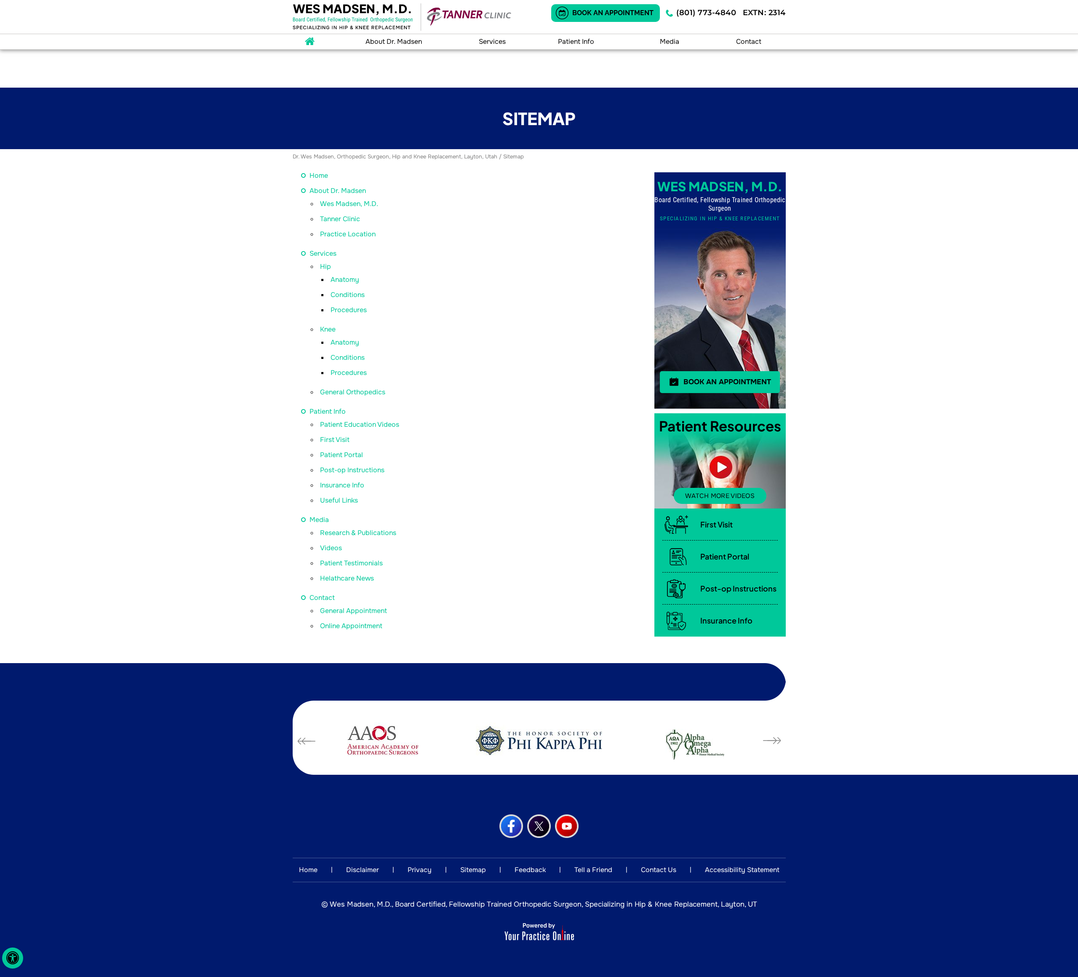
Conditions (348, 294)
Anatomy (345, 279)
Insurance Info (342, 485)
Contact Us (658, 869)
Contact (748, 41)
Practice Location (348, 234)
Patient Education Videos (359, 424)
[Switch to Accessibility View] (12, 958)
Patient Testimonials (351, 563)
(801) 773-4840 (706, 12)
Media (669, 41)
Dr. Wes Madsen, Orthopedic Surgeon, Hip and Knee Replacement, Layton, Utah (395, 156)
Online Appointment (351, 625)
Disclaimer (362, 869)
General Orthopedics (352, 392)
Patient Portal (341, 454)
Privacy (420, 869)
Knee (328, 329)
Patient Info (576, 41)
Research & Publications (358, 532)
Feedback (530, 869)
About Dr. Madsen (394, 41)
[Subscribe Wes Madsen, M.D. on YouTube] (567, 826)
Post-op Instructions (352, 470)
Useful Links (339, 500)
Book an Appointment (613, 13)
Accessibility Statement (742, 869)
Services (492, 41)
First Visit (335, 439)
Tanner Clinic (340, 218)
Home (310, 41)
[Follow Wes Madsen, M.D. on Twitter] (539, 826)
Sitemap (473, 869)
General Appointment (353, 610)
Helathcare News (347, 578)
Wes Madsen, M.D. (349, 203)
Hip (325, 266)
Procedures (349, 309)
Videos (331, 547)
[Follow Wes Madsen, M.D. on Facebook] (511, 826)
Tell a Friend (593, 869)
